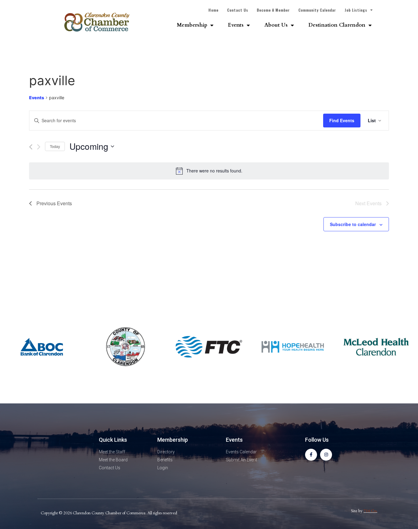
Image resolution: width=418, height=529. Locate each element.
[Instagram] (326, 455)
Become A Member (273, 10)
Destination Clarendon (336, 24)
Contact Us (237, 10)
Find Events (341, 120)
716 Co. (370, 511)
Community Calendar (317, 10)
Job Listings (356, 10)
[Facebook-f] (311, 455)
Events (236, 24)
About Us (276, 24)
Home (213, 10)
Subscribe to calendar (353, 224)
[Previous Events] (30, 147)
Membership (192, 24)
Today (55, 146)
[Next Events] (38, 147)
